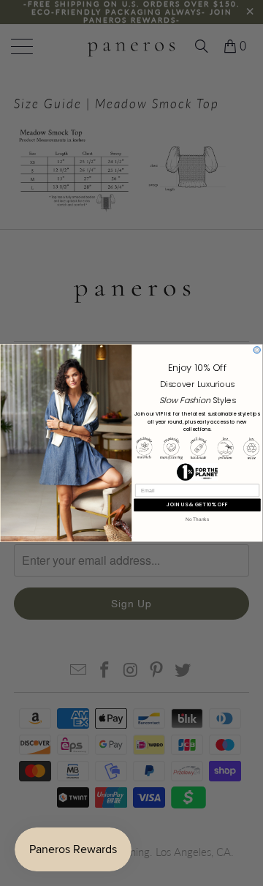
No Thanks (197, 519)
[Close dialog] (257, 350)
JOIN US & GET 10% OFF (197, 504)
